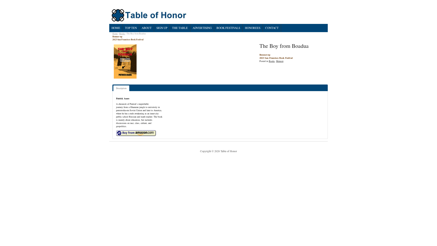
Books (122, 33)
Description (121, 88)
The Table (180, 28)
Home (116, 28)
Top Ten (131, 28)
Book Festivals (228, 28)
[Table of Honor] (149, 15)
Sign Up (161, 28)
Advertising (202, 28)
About (147, 28)
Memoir (279, 61)
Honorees (252, 28)
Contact (272, 28)
